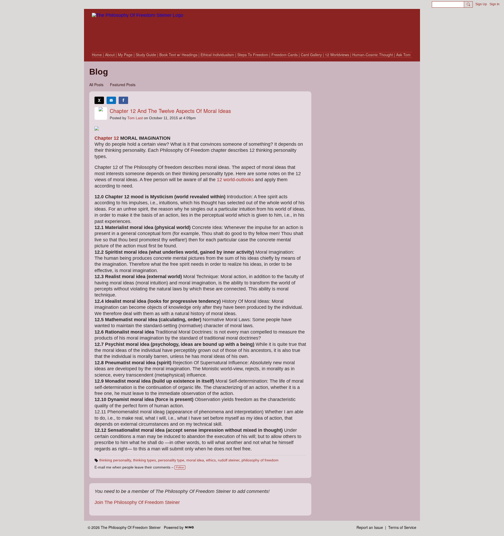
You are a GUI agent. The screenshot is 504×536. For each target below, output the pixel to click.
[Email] (111, 100)
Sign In (495, 4)
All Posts (96, 84)
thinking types (144, 460)
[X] (99, 100)
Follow (180, 467)
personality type (171, 460)
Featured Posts (122, 84)
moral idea (195, 460)
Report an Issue (369, 527)
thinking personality (115, 460)
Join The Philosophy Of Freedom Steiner (137, 502)
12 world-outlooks (235, 179)
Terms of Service (402, 527)
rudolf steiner (228, 460)
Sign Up (481, 4)
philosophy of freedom (260, 460)
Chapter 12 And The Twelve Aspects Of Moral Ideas (170, 111)
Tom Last (135, 118)
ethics (211, 460)
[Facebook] (123, 100)
